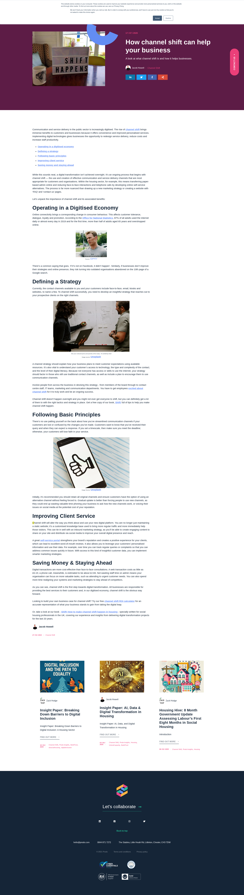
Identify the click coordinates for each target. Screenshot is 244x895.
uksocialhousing (54, 747)
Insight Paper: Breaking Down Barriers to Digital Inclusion (60, 714)
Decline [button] (168, 18)
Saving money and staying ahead (56, 165)
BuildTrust (74, 745)
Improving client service (51, 160)
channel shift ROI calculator (119, 601)
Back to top (122, 831)
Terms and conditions (122, 852)
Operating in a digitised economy (56, 146)
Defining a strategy (48, 151)
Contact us (234, 63)
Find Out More (48, 737)
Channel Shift (154, 68)
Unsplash (96, 357)
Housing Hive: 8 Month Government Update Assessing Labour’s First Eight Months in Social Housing (180, 718)
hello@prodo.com (81, 842)
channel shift (133, 129)
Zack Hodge (51, 701)
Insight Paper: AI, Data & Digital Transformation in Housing (120, 712)
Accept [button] (157, 18)
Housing (134, 742)
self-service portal (50, 540)
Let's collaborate (119, 806)
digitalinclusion (66, 747)
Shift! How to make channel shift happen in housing (89, 612)
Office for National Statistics (97, 218)
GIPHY (93, 258)
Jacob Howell (138, 68)
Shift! (118, 402)
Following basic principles (52, 156)
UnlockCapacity (114, 745)
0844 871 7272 (104, 842)
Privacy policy (142, 852)
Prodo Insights (64, 745)
